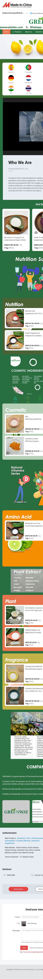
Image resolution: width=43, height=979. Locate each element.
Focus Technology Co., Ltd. (30, 969)
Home (6, 32)
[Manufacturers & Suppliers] (17, 5)
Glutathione (21, 838)
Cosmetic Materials (23, 841)
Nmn (28, 838)
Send (24, 948)
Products (18, 32)
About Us (28, 32)
